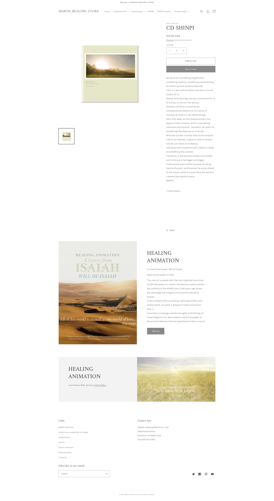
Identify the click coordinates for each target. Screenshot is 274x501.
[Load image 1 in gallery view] (66, 136)
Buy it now (191, 69)
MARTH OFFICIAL (66, 427)
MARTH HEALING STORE (133, 494)
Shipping (170, 40)
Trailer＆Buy (99, 385)
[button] (121, 11)
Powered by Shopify (148, 494)
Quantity (169, 45)
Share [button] (172, 230)
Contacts (63, 457)
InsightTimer (64, 437)
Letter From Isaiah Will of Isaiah (73, 432)
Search (62, 442)
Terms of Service (66, 447)
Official (156, 331)
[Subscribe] (106, 473)
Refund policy (65, 452)
